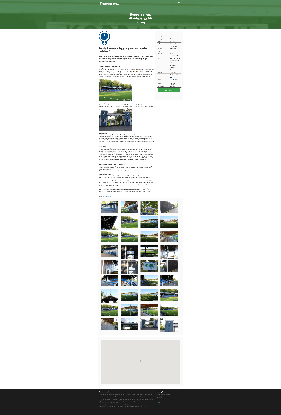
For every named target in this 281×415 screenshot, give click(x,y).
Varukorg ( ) (177, 2)
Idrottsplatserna (139, 4)
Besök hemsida (169, 90)
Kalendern (154, 4)
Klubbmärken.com (107, 196)
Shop (147, 4)
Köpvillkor (158, 402)
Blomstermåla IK (102, 139)
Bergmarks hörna (164, 4)
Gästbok (178, 4)
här (105, 78)
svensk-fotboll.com (174, 80)
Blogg (172, 4)
